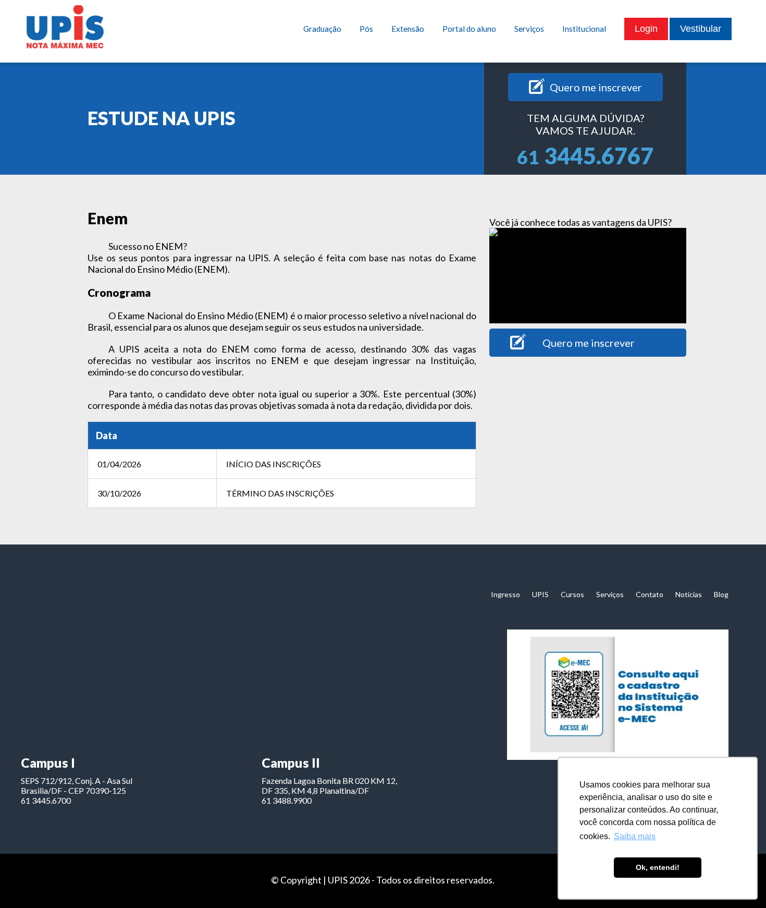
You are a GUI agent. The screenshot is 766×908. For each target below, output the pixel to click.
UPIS (540, 594)
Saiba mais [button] (635, 836)
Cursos (572, 594)
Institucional (584, 28)
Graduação (322, 28)
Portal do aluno (469, 28)
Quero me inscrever (596, 87)
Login (646, 28)
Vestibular (700, 28)
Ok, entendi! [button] (657, 867)
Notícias (688, 594)
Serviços (529, 28)
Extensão (407, 28)
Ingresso (505, 594)
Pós (366, 28)
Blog (721, 594)
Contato (649, 594)
